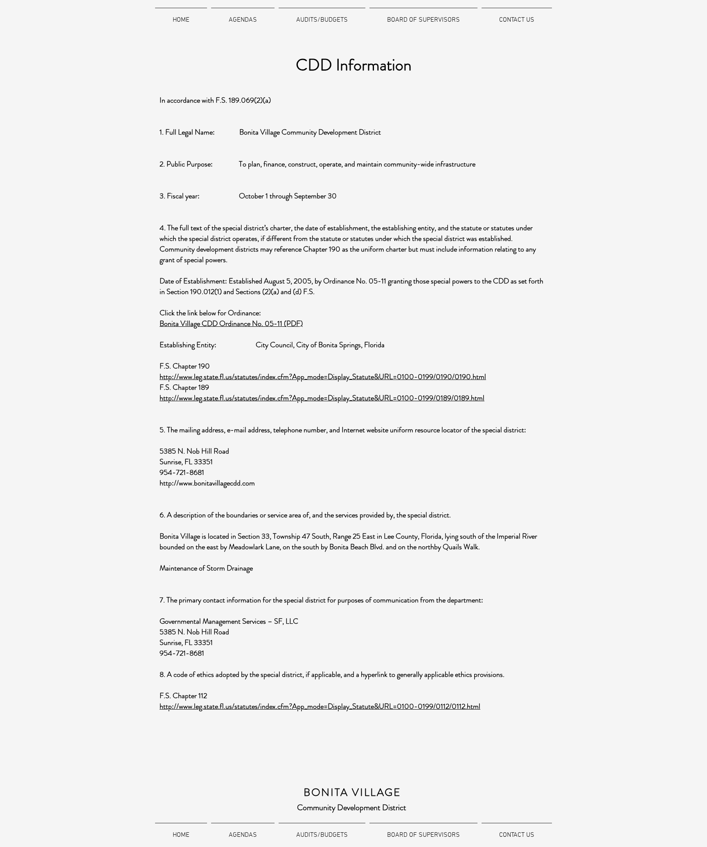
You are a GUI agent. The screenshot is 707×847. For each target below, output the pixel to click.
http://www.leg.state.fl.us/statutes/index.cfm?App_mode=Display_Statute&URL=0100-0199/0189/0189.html (322, 398)
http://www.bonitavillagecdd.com (207, 483)
